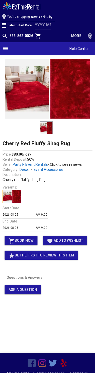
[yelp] (64, 363)
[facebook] (32, 363)
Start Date (11, 208)
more (76, 36)
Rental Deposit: (15, 159)
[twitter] (53, 363)
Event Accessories (49, 169)
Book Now (21, 241)
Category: (10, 169)
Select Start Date (20, 25)
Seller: (8, 164)
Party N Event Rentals (30, 164)
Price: (7, 154)
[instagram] (42, 363)
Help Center (79, 49)
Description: (12, 175)
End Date (10, 221)
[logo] (22, 6)
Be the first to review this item (41, 256)
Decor (24, 169)
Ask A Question (23, 290)
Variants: (10, 187)
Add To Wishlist (65, 241)
